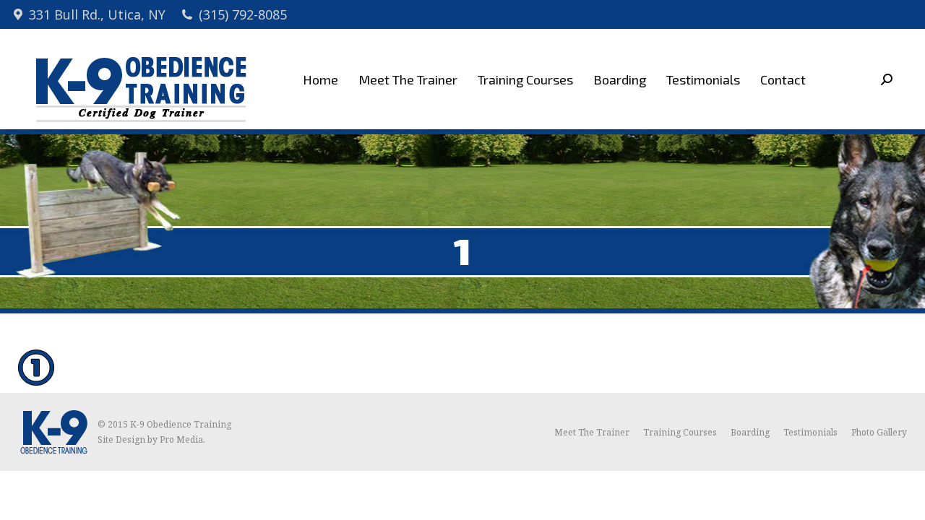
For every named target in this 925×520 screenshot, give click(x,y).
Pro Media (181, 439)
